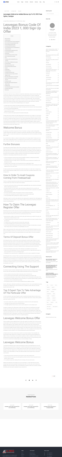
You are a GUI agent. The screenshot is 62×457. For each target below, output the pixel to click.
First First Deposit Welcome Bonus (10, 66)
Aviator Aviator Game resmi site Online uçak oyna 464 (52, 89)
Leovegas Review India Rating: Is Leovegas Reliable (50, 407)
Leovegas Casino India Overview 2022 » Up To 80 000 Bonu (12, 407)
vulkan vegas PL (49, 308)
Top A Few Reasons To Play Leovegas (11, 54)
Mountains (54, 300)
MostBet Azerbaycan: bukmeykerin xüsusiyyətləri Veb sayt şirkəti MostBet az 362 (52, 158)
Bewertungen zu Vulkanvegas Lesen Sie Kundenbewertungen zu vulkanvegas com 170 (52, 105)
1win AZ (51, 285)
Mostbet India (48, 177)
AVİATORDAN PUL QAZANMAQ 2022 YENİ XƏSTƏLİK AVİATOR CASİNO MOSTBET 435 (52, 92)
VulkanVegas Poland (49, 237)
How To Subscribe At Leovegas (10, 56)
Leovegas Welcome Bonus (9, 51)
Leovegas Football (8, 81)
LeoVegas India (13, 11)
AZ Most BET (48, 95)
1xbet (56, 285)
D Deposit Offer (7, 85)
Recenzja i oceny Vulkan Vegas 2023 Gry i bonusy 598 (52, 216)
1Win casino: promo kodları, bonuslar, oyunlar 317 (52, 60)
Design (47, 117)
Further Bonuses (7, 40)
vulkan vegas (48, 306)
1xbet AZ (53, 287)
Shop (44, 1)
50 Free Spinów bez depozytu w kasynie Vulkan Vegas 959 (52, 83)
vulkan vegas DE (55, 306)
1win (47, 285)
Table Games (7, 53)
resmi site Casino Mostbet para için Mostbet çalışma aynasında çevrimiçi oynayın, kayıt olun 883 (52, 219)
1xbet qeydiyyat (48, 79)
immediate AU (49, 293)
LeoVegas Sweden (49, 137)
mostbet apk (48, 145)
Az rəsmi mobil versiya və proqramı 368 (52, 97)
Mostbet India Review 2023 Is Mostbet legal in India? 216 (52, 180)
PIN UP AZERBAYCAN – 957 (50, 205)
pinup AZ (52, 302)
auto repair (48, 289)
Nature (47, 196)
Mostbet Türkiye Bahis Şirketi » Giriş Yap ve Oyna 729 (52, 188)
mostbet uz (48, 190)
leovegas (4, 365)
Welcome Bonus (7, 38)
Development (54, 289)
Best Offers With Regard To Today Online (11, 76)
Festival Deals (7, 69)
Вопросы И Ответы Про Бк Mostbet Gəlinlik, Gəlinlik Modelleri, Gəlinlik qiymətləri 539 (52, 240)
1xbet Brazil (48, 73)
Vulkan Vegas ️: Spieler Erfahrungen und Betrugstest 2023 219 (52, 227)
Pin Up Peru (48, 207)
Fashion (47, 119)
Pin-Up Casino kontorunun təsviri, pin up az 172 (52, 210)
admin (20, 11)
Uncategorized (48, 222)
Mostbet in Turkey (49, 175)
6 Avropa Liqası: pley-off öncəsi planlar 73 (52, 86)
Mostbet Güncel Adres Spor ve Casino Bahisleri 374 (52, 174)
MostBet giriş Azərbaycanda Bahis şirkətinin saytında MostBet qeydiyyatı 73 (52, 167)
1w (46, 53)
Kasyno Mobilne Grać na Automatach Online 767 (52, 130)
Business (47, 110)
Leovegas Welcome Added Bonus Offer (11, 50)
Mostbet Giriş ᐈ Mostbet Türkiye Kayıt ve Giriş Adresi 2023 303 (52, 171)
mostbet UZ (48, 300)
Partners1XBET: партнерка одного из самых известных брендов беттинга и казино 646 (52, 200)
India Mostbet (48, 127)
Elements (31, 1)
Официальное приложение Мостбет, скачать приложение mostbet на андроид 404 (52, 248)
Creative (47, 115)
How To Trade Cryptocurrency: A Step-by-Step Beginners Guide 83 (52, 125)
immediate (52, 291)
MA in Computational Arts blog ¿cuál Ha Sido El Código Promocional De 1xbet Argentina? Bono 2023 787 (52, 140)
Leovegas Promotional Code (9, 72)
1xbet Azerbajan (48, 66)
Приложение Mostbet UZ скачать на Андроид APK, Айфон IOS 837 (52, 251)
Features (36, 1)
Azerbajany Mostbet (49, 98)
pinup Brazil (48, 213)
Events (48, 291)
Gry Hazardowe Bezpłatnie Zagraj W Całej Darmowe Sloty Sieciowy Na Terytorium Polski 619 (51, 122)
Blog (40, 1)
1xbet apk (47, 62)
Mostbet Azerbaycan (49, 151)
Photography (48, 203)
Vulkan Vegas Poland (49, 235)
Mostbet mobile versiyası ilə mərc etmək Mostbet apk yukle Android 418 (52, 183)
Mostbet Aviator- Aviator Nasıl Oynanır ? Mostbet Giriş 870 (52, 148)
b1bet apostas (48, 100)
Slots (6, 57)
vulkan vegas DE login (49, 233)
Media (47, 143)
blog (46, 108)
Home (18, 1)
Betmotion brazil (48, 102)
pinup (47, 302)
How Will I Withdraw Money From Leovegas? (12, 86)
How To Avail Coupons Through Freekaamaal (12, 41)
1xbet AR (48, 287)
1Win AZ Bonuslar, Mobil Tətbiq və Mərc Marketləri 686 (52, 56)
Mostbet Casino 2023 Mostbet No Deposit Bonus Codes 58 (51, 162)
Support (6, 67)
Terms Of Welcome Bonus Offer (10, 44)
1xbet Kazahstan (48, 77)
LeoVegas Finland (49, 132)
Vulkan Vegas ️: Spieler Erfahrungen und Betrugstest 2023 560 (52, 229)
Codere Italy (48, 113)
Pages (22, 1)
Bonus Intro (7, 89)
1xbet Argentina (48, 64)
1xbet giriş (47, 75)
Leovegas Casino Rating (9, 88)
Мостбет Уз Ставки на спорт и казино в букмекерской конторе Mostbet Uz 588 (52, 244)
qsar (56, 302)
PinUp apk (47, 212)
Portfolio (26, 1)
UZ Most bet (48, 224)
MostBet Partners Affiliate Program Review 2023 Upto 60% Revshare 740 (52, 186)
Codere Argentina (48, 111)
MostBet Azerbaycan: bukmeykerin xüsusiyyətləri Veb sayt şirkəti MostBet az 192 (52, 154)
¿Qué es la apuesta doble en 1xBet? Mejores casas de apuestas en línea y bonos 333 (52, 50)
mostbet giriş (48, 164)
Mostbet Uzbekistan (49, 194)
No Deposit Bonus (8, 70)
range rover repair (49, 304)
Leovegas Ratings (8, 63)
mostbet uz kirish (48, 192)
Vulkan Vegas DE (48, 231)
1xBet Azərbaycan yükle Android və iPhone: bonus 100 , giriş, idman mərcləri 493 (51, 70)
